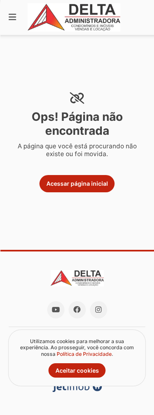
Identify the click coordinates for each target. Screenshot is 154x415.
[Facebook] (77, 309)
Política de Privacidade (84, 354)
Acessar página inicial (77, 183)
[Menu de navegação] (12, 17)
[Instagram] (98, 309)
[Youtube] (55, 309)
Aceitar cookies (77, 370)
